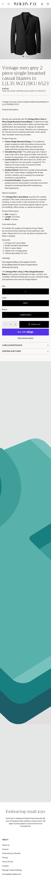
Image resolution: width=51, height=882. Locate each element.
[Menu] (3, 4)
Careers (5, 849)
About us (5, 845)
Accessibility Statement (11, 874)
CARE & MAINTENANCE (12, 345)
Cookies (5, 866)
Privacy (5, 857)
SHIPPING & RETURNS (11, 351)
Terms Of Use (7, 861)
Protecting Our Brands (11, 853)
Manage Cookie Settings (12, 870)
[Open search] (9, 4)
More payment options (25, 338)
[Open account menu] (42, 4)
